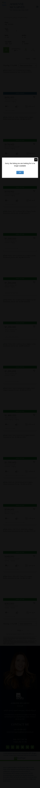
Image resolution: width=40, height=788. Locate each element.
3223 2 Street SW (10, 465)
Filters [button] (33, 50)
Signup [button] (28, 58)
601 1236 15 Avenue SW (12, 147)
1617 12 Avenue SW (11, 241)
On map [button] (26, 50)
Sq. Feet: (25, 44)
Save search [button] (6, 50)
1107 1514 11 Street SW (12, 559)
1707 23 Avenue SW (11, 100)
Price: (9, 24)
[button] (7, 747)
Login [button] (34, 58)
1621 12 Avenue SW (11, 330)
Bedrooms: (7, 37)
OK (20, 172)
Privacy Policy (12, 755)
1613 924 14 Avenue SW (12, 194)
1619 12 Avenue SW (11, 286)
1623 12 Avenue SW (11, 374)
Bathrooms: (24, 37)
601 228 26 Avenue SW (12, 512)
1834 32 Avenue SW (12, 418)
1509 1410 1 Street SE (11, 606)
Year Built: (8, 44)
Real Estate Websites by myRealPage (27, 755)
